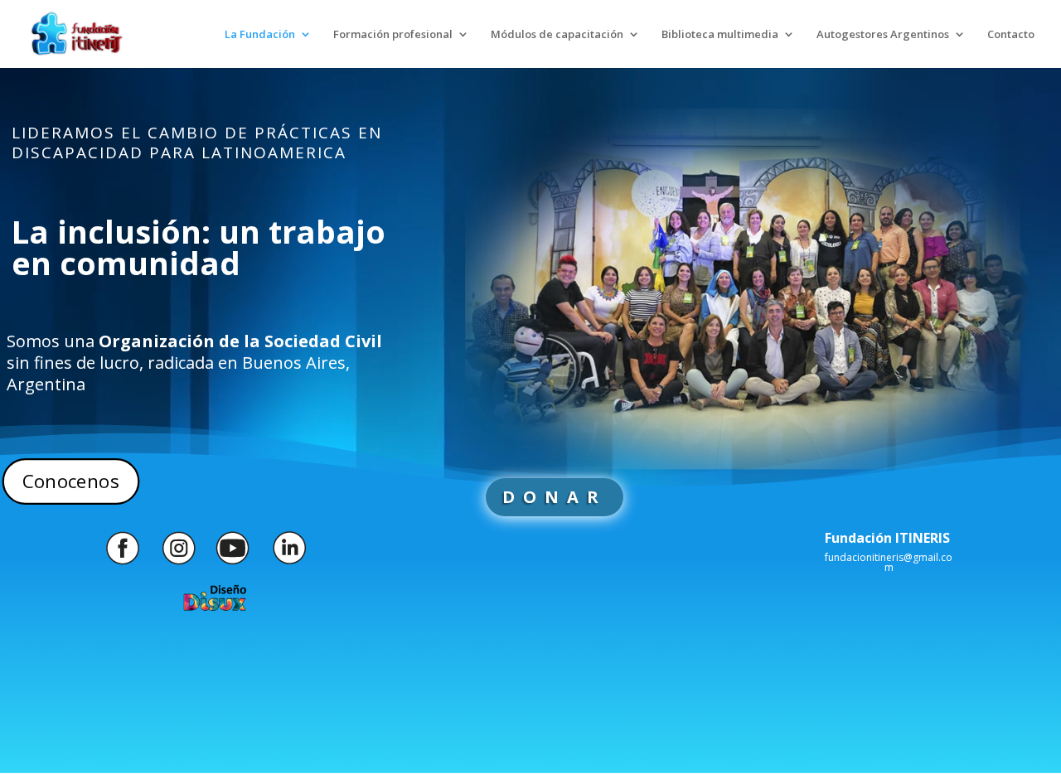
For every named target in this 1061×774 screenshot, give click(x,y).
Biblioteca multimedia (719, 34)
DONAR (554, 497)
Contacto (1010, 34)
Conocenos (70, 481)
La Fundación (260, 34)
